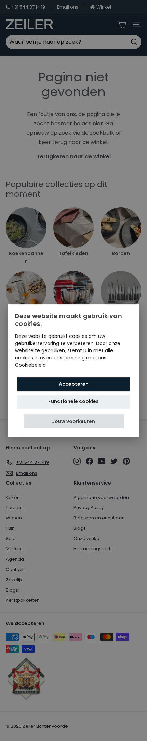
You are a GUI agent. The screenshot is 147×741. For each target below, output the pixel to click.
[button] (74, 421)
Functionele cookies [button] (73, 401)
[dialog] (73, 370)
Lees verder (62, 364)
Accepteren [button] (74, 384)
